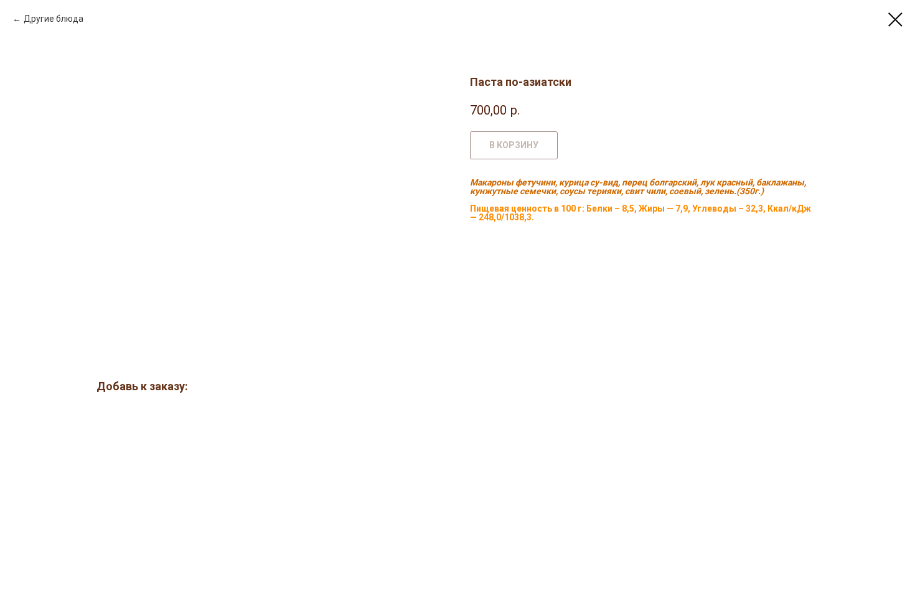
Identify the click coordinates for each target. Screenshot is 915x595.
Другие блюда (53, 19)
